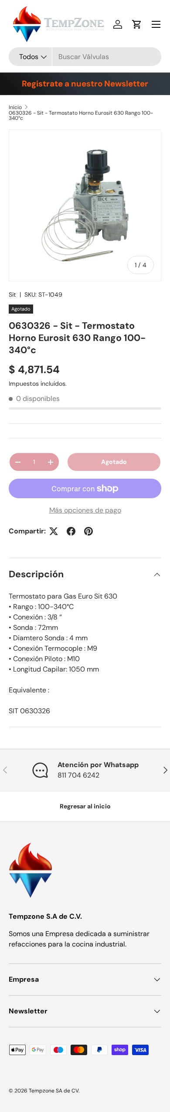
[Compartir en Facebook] (71, 531)
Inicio (15, 107)
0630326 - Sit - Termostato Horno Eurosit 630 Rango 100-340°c (81, 115)
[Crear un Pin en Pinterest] (88, 531)
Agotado (114, 462)
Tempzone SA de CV (53, 1090)
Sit (12, 294)
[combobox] (85, 56)
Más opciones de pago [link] (85, 510)
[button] (136, 24)
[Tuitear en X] (53, 531)
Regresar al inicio (85, 806)
